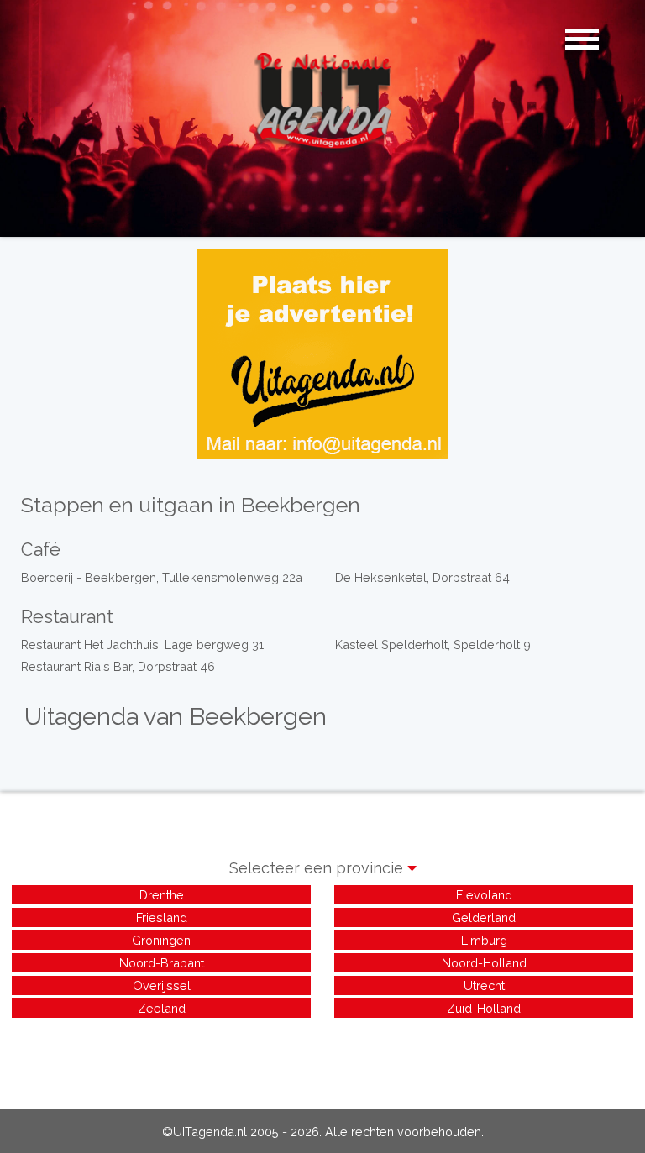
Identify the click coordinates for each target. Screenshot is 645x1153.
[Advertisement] (322, 1059)
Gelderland (484, 917)
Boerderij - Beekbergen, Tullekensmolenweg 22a (161, 577)
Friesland (161, 917)
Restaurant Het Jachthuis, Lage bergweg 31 (142, 644)
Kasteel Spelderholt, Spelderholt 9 (433, 644)
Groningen (161, 940)
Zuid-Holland (484, 1008)
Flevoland (484, 895)
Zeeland (162, 1008)
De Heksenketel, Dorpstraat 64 (422, 577)
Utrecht (484, 985)
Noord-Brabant (161, 963)
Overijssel (162, 985)
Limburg (484, 940)
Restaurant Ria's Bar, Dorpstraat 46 (118, 666)
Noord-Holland (484, 963)
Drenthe (161, 895)
